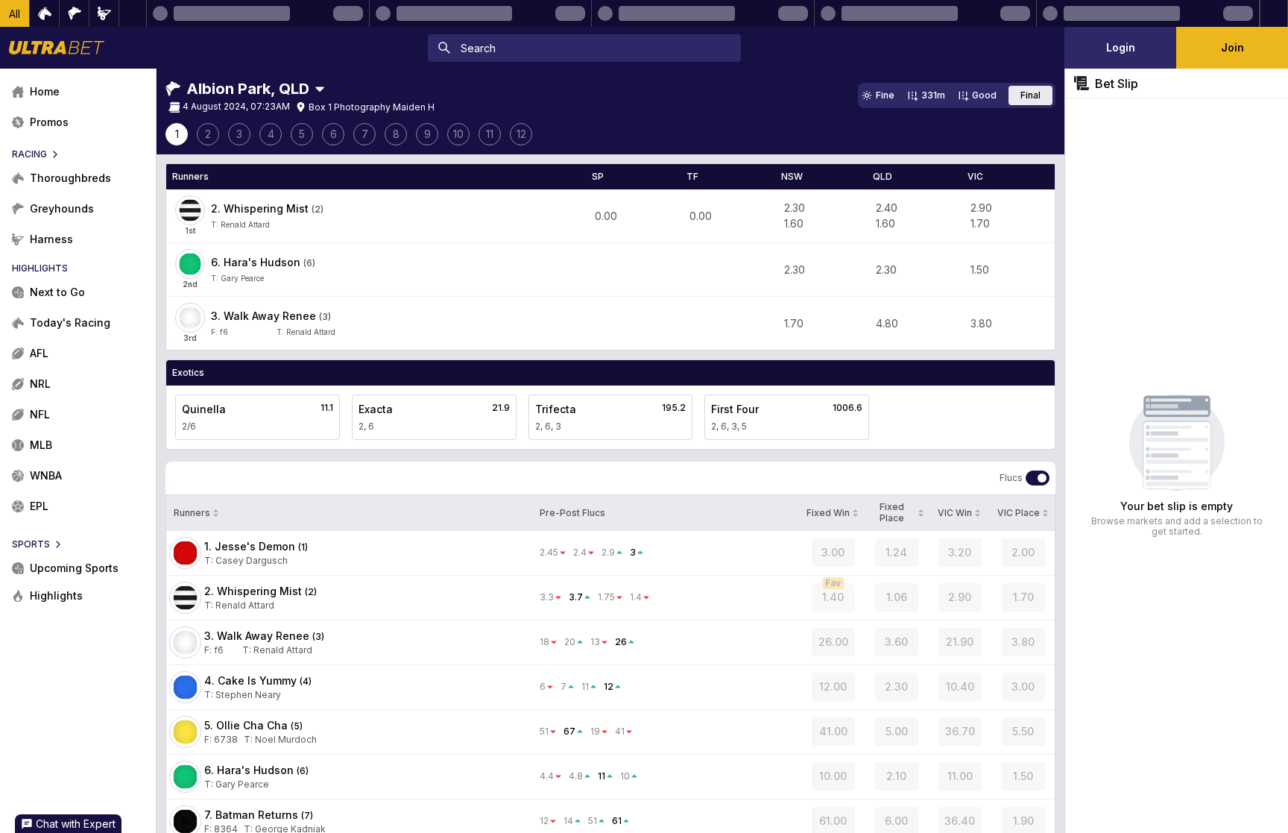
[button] (15, 13)
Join (1232, 47)
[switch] (1037, 478)
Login (1120, 47)
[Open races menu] (319, 88)
